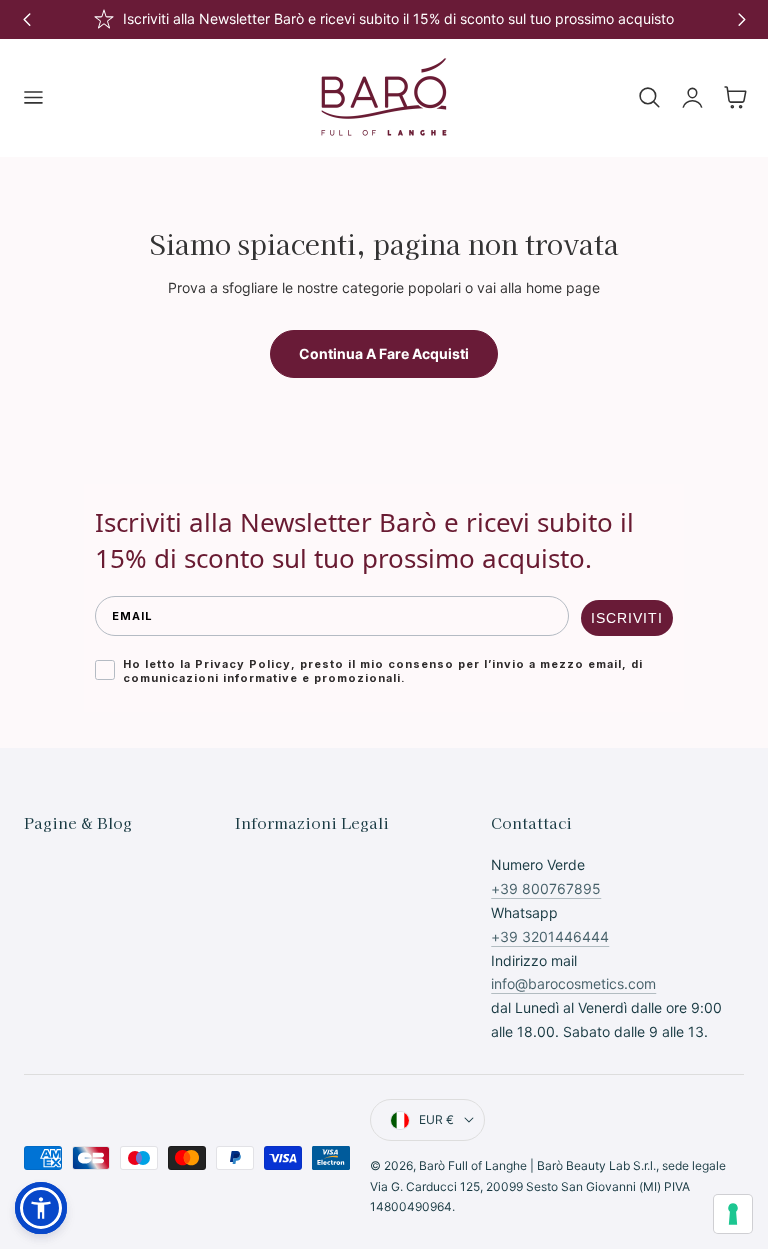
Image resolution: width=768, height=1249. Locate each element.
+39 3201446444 (550, 936)
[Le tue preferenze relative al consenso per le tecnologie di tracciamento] (733, 1214)
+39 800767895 (546, 888)
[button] (33, 98)
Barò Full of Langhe (473, 1165)
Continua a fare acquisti (384, 353)
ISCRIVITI (627, 618)
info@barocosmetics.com (573, 983)
